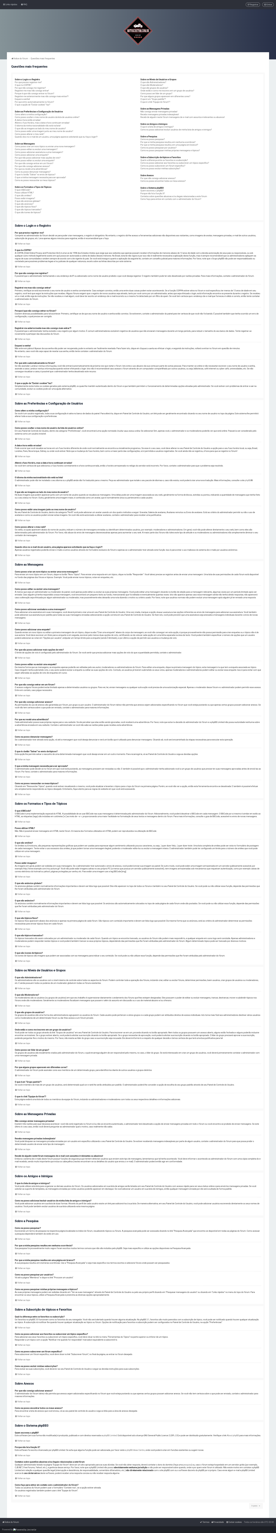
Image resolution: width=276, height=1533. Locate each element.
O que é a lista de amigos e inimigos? (157, 127)
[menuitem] (24, 4)
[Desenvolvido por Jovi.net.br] (24, 1529)
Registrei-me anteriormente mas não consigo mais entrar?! (41, 96)
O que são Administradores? (153, 82)
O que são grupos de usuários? (154, 88)
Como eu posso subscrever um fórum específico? (162, 166)
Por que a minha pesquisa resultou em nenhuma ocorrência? (167, 142)
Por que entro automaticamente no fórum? (34, 102)
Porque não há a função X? (152, 193)
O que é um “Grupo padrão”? (153, 99)
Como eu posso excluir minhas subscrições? (160, 168)
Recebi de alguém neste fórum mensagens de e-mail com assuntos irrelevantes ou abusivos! (182, 117)
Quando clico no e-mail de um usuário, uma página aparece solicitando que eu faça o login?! (56, 137)
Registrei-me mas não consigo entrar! (32, 91)
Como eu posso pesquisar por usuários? (158, 148)
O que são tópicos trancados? (28, 209)
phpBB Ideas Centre (136, 1450)
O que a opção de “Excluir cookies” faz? (32, 105)
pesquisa (187, 1465)
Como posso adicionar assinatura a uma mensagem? (39, 152)
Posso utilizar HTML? (24, 192)
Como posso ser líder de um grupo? (156, 93)
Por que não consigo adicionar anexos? (32, 166)
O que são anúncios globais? (27, 201)
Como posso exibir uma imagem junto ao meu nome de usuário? (44, 131)
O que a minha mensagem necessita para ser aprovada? (40, 177)
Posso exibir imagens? (25, 198)
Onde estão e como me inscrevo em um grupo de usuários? (167, 91)
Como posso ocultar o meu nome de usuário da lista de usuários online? (47, 117)
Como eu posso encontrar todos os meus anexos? (163, 181)
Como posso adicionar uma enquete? (32, 155)
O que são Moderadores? (151, 85)
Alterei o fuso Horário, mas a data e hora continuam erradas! (42, 123)
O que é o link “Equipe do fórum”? (155, 102)
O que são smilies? (23, 195)
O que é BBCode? (22, 190)
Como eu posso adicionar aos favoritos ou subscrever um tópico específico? (174, 163)
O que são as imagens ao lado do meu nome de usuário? (40, 128)
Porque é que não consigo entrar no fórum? (34, 93)
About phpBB (233, 1435)
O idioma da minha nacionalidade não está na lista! (38, 125)
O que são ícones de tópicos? (28, 212)
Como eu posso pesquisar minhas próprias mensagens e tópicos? (170, 150)
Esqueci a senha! (22, 99)
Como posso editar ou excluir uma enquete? (35, 160)
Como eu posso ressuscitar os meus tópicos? (35, 180)
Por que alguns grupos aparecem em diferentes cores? (165, 96)
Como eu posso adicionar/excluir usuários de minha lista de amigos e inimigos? (176, 130)
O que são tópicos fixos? (26, 207)
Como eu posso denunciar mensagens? (33, 172)
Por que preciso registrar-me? (28, 82)
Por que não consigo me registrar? (30, 88)
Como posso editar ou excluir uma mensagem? (36, 149)
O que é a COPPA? (23, 85)
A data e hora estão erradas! (28, 120)
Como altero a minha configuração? (31, 114)
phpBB (248, 480)
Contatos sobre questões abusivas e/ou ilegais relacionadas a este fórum (173, 196)
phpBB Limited (110, 1435)
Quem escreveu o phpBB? (152, 190)
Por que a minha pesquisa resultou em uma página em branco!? (169, 145)
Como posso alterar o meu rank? (29, 134)
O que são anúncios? (24, 204)
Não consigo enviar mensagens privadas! (158, 111)
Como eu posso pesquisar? (152, 139)
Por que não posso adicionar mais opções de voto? (38, 158)
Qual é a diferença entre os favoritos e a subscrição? (164, 160)
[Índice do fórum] (138, 30)
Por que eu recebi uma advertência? (31, 169)
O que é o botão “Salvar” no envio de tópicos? (35, 174)
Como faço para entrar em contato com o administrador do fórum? (170, 199)
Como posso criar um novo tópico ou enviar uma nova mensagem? (45, 146)
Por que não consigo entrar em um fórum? (34, 163)
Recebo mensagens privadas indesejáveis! (159, 114)
